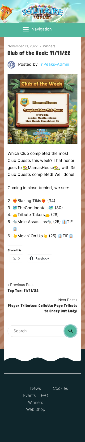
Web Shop (35, 409)
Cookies (60, 388)
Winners (49, 46)
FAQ (44, 395)
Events (29, 395)
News (35, 388)
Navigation (41, 29)
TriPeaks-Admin (54, 64)
